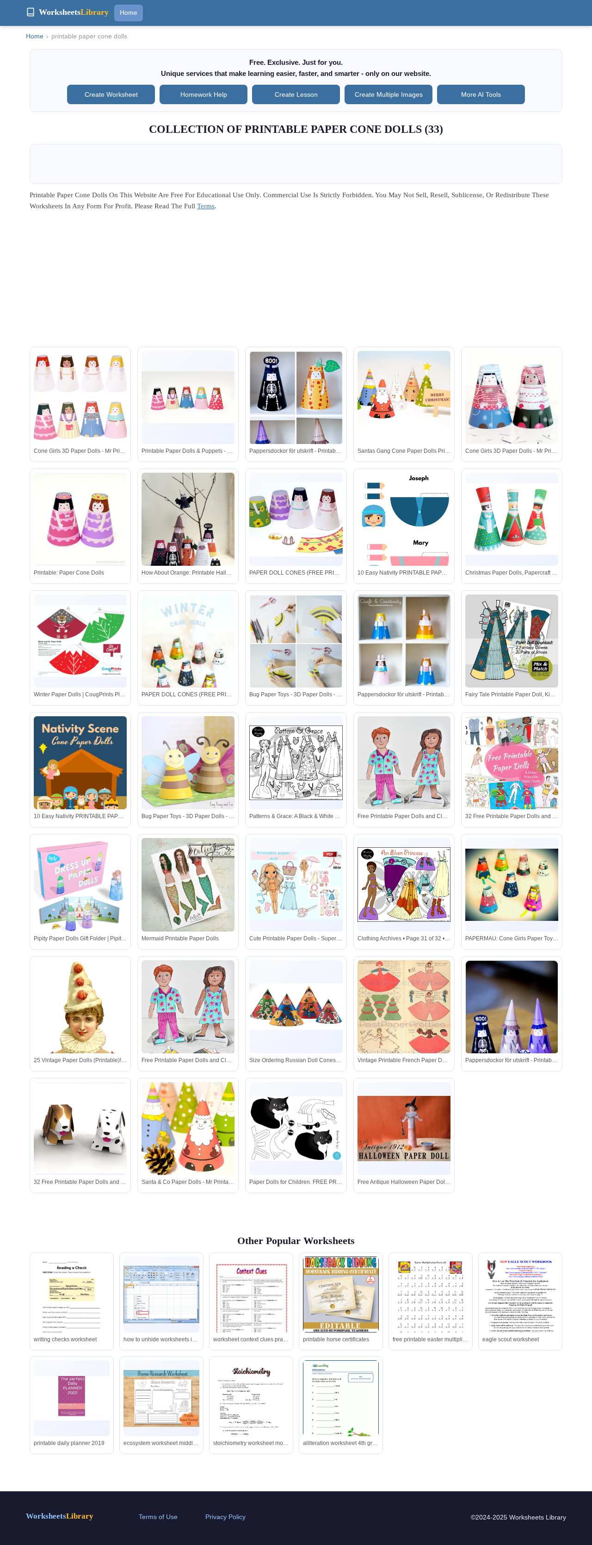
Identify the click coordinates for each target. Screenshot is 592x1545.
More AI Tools (481, 94)
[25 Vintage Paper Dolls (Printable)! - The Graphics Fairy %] (80, 1024)
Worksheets (59, 1516)
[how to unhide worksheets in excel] (161, 1294)
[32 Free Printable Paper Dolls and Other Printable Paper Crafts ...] (511, 762)
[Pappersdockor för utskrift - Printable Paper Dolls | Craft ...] (295, 416)
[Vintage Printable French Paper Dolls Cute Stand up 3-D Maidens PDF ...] (404, 1024)
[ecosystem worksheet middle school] (161, 1398)
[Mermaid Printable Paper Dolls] (188, 884)
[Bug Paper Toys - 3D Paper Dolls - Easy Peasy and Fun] (188, 762)
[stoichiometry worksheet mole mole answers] (251, 1409)
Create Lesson (296, 94)
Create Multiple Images (389, 94)
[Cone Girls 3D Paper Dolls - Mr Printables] (80, 397)
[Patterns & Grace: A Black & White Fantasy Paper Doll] (295, 763)
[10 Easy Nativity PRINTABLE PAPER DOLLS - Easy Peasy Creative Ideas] (404, 533)
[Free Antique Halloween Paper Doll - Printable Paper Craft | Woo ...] (404, 1128)
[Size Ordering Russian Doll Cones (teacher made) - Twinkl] (295, 1006)
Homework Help (203, 94)
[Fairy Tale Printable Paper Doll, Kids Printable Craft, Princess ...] (511, 641)
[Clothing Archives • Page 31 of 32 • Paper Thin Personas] (404, 884)
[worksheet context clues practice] (251, 1310)
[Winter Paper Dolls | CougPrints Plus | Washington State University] (80, 641)
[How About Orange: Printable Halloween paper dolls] (188, 530)
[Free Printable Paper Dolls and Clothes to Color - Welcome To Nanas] (404, 786)
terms (206, 206)
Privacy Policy (225, 1516)
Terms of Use (158, 1516)
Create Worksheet (111, 94)
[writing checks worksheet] (72, 1306)
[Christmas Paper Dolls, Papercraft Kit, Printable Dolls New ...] (511, 519)
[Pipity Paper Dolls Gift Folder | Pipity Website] (80, 884)
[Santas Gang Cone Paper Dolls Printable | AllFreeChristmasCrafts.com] (404, 398)
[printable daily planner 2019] (72, 1398)
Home (128, 12)
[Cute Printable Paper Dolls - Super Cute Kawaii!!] (295, 885)
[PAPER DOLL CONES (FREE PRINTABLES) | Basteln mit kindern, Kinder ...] (295, 519)
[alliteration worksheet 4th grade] (341, 1409)
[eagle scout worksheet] (520, 1306)
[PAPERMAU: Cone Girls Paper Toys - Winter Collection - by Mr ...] (511, 885)
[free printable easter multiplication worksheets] (431, 1306)
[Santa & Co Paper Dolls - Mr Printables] (188, 1128)
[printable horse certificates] (341, 1294)
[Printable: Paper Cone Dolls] (80, 519)
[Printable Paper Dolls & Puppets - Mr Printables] (188, 397)
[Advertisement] (296, 282)
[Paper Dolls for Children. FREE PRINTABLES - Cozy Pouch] (295, 1128)
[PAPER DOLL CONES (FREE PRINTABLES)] (188, 655)
